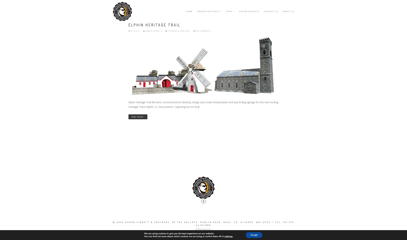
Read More (137, 117)
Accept (254, 235)
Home (189, 11)
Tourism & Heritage (179, 31)
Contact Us (271, 11)
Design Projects (249, 11)
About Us (288, 11)
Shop (229, 11)
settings (228, 236)
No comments (203, 31)
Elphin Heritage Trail (154, 24)
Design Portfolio (208, 11)
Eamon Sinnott (154, 31)
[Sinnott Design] (122, 11)
